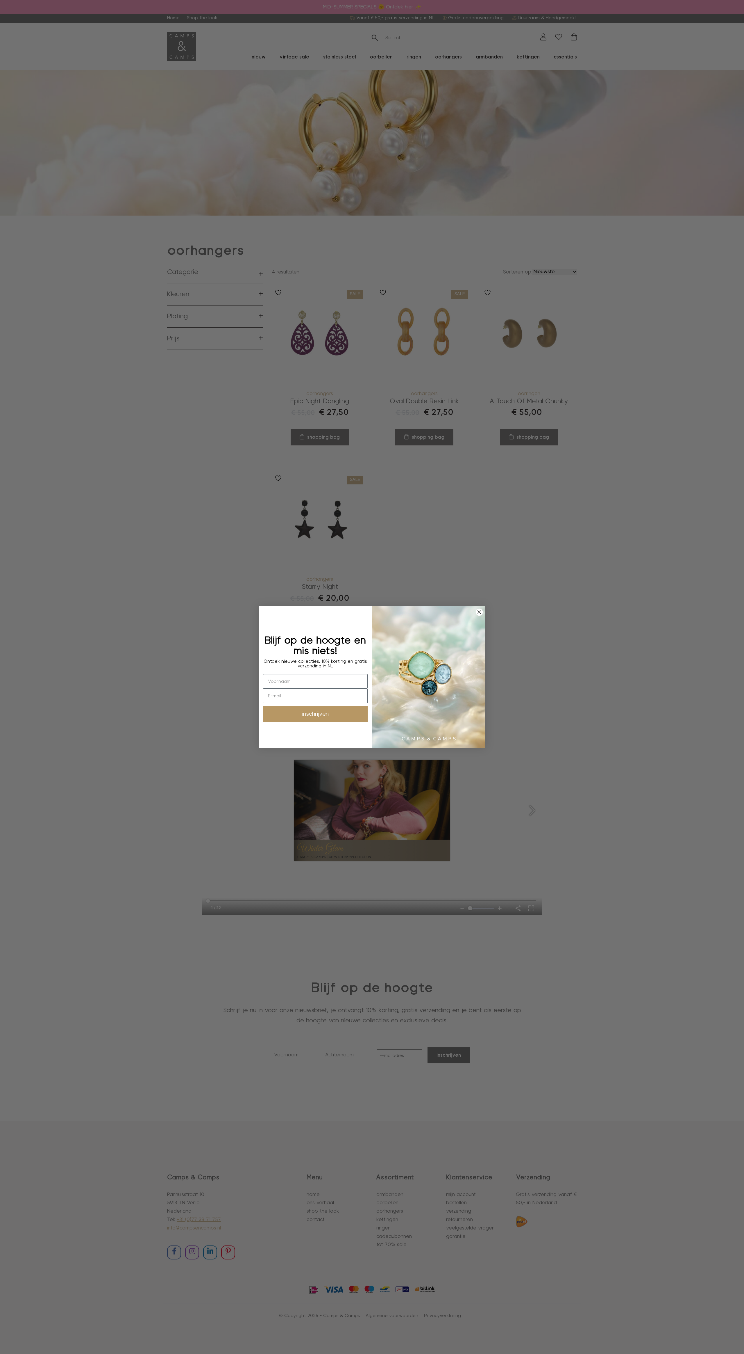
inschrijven (315, 714)
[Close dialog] (479, 612)
